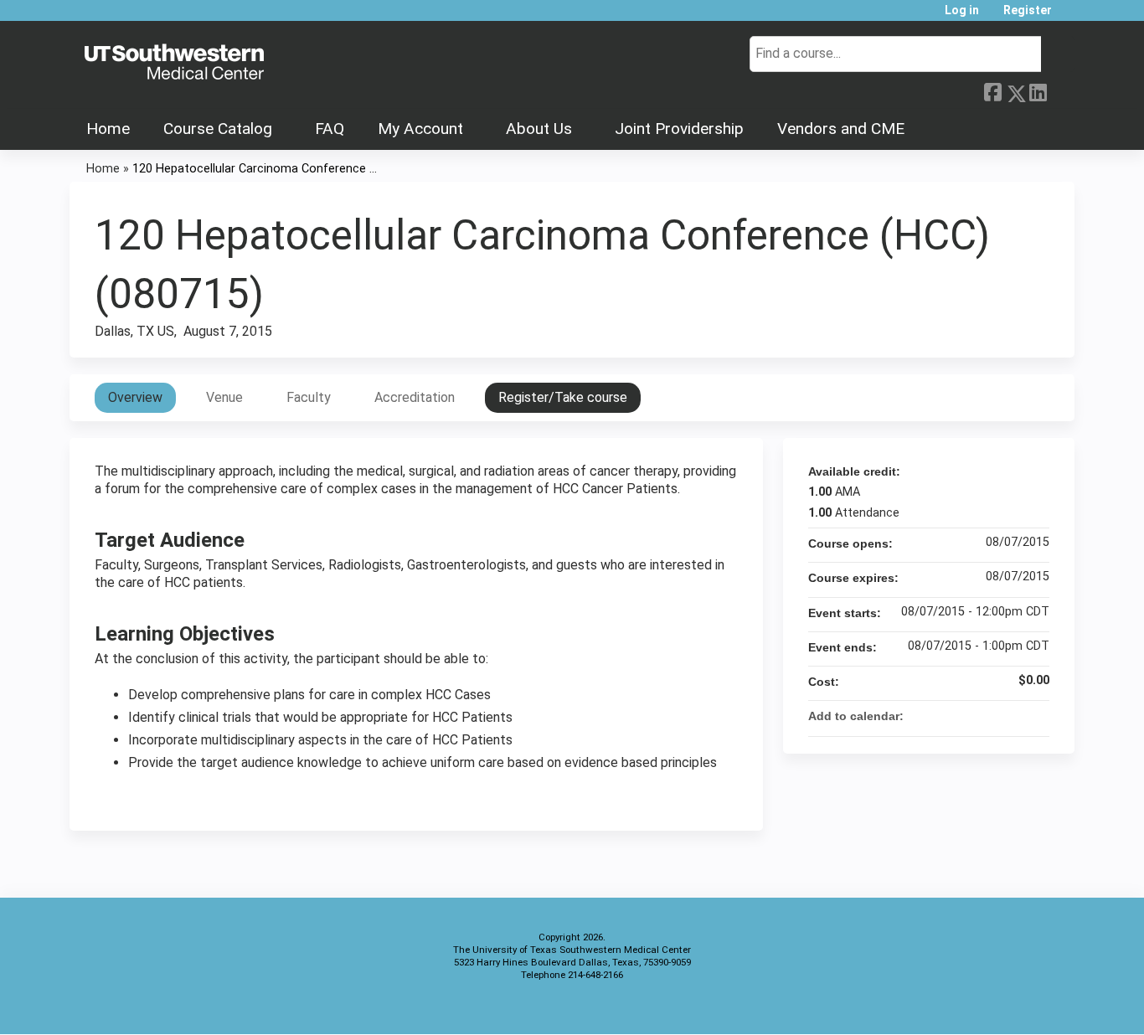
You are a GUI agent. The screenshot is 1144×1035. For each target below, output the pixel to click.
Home (108, 128)
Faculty (308, 397)
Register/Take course (562, 397)
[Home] (174, 63)
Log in (962, 10)
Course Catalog (217, 128)
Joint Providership (679, 128)
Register (1027, 10)
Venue (224, 397)
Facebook (992, 90)
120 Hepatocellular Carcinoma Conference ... (254, 169)
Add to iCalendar (1014, 715)
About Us (539, 128)
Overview (135, 397)
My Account (420, 128)
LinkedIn (1037, 90)
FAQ (329, 128)
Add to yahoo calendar (992, 716)
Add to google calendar (970, 716)
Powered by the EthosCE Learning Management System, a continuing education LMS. (1015, 1007)
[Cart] (1069, 16)
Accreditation (414, 397)
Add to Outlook (1036, 716)
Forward (1060, 90)
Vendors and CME (840, 128)
